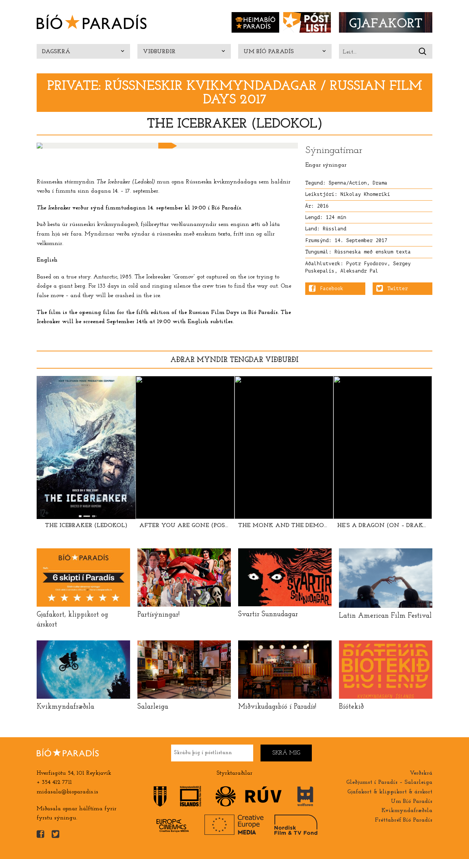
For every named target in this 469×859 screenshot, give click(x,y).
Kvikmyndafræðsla (406, 811)
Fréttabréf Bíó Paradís (403, 820)
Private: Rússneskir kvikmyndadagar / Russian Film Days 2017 (234, 93)
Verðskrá (421, 773)
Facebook (331, 288)
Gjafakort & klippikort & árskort (389, 792)
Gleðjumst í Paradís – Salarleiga (389, 782)
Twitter (397, 288)
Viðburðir (159, 52)
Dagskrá (56, 52)
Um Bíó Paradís (269, 52)
